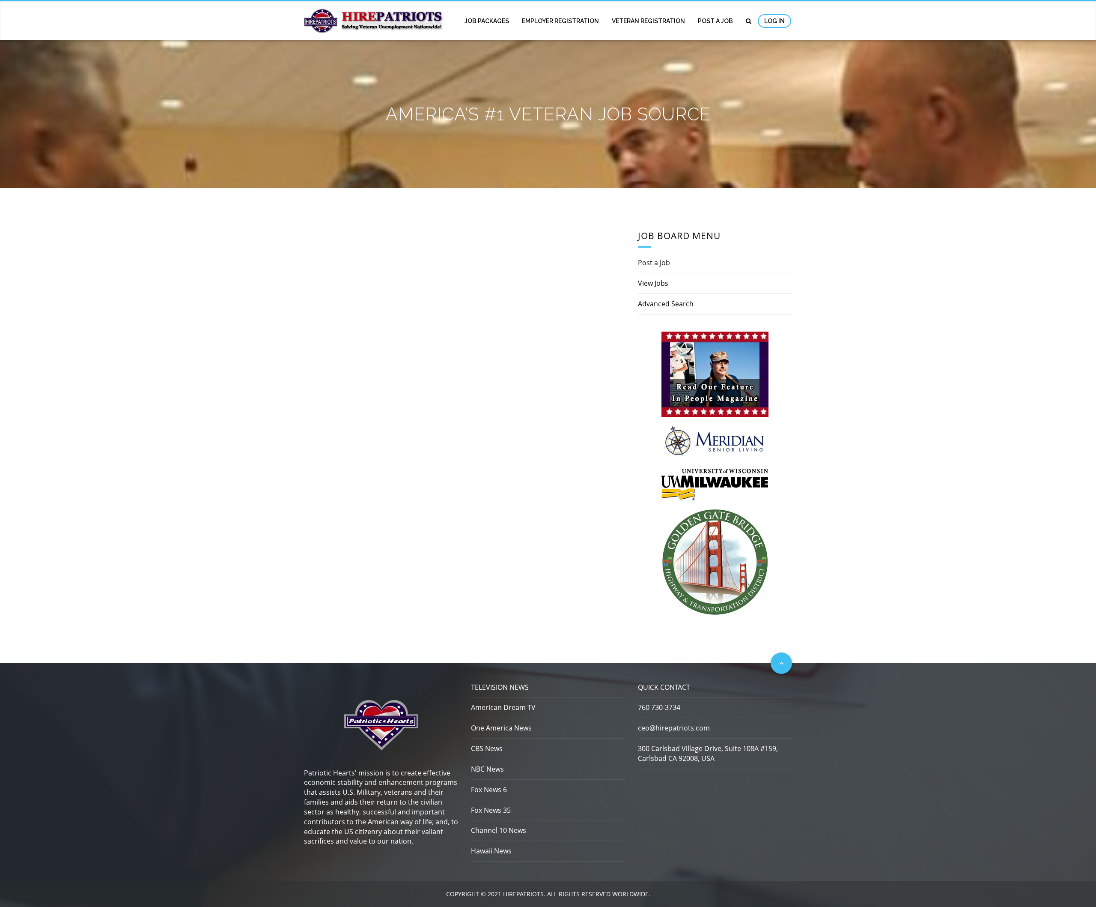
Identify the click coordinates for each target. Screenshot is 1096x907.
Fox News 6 (489, 789)
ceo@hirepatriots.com (674, 728)
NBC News (487, 769)
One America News (501, 728)
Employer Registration (560, 21)
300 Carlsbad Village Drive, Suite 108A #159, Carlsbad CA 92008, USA (708, 753)
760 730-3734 (659, 707)
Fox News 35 (491, 810)
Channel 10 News (498, 830)
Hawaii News (491, 851)
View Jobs (653, 283)
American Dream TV (503, 707)
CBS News (487, 748)
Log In (774, 21)
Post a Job (715, 21)
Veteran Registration (648, 21)
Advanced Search (666, 303)
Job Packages (487, 21)
